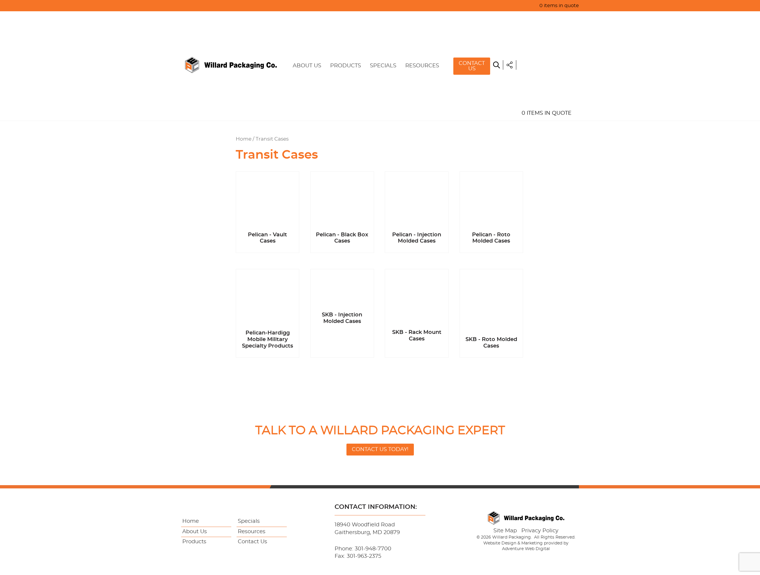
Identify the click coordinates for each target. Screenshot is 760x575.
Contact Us (472, 66)
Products (345, 66)
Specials (383, 66)
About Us (307, 66)
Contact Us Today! (380, 449)
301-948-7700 (373, 549)
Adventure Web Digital (526, 549)
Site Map (505, 530)
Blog (529, 86)
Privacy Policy (539, 530)
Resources (422, 66)
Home (529, 17)
